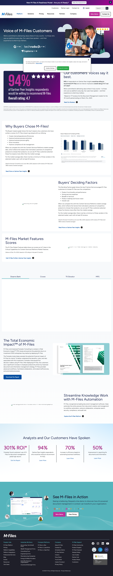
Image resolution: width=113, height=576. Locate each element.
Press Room (58, 557)
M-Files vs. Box (42, 545)
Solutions (31, 14)
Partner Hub (75, 557)
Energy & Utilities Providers (28, 558)
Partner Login (65, 8)
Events (5, 559)
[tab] (15, 276)
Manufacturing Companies (28, 556)
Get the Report (15, 460)
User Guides (75, 555)
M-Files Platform (8, 545)
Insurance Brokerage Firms (28, 565)
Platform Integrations (9, 552)
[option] (86, 8)
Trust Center (58, 559)
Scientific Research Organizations (26, 561)
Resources (50, 14)
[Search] (107, 8)
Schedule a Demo (60, 550)
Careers (57, 555)
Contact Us (75, 8)
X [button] (110, 2)
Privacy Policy (59, 564)
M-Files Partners (59, 552)
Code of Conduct (60, 562)
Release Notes (76, 552)
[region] (57, 65)
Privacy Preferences (66, 570)
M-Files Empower (77, 550)
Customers (55, 8)
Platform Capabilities (9, 550)
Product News (76, 559)
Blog (5, 557)
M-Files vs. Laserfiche (44, 547)
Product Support (76, 547)
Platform (19, 14)
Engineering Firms (26, 554)
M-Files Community (77, 545)
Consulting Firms (25, 551)
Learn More (42, 460)
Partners (62, 14)
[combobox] (86, 8)
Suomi (87, 8)
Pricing (41, 14)
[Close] (88, 60)
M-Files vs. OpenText (44, 550)
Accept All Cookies (63, 68)
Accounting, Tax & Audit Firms (27, 545)
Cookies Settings (50, 68)
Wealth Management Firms (28, 549)
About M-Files (59, 545)
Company (73, 14)
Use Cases (6, 564)
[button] (93, 543)
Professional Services (9, 555)
